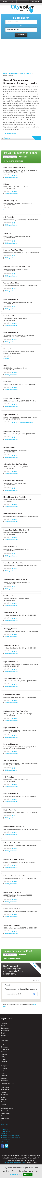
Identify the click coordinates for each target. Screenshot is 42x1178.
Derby (3, 1057)
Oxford (3, 1097)
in (21, 25)
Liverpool (4, 1078)
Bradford (3, 1033)
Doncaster (4, 1059)
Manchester (4, 1080)
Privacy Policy (5, 1140)
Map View (7, 138)
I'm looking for (21, 18)
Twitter (6, 1146)
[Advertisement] (21, 54)
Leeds (3, 1073)
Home (5, 2)
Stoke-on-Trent (5, 1113)
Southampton (5, 1111)
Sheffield (3, 1104)
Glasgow (3, 1066)
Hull (2, 1071)
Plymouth (4, 1099)
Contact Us (4, 1129)
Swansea (4, 1116)
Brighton (3, 1035)
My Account (35, 2)
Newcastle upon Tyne (7, 1083)
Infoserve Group (6, 1142)
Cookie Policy (16, 1175)
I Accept (27, 1175)
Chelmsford (4, 1047)
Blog (13, 2)
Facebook (2, 1146)
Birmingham (5, 1028)
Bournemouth (5, 1030)
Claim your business (11, 177)
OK (34, 994)
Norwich (3, 1092)
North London (5, 1087)
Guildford (4, 1068)
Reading (3, 1102)
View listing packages (13, 161)
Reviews (14, 175)
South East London (7, 1108)
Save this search (10, 133)
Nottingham (4, 1094)
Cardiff (3, 1044)
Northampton (5, 1089)
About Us (4, 1133)
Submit (23, 157)
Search (21, 35)
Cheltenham (5, 1049)
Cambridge (4, 1040)
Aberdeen (4, 1023)
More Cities (4, 1124)
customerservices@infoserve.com (15, 1163)
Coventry (4, 1052)
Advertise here (37, 980)
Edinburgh (4, 1061)
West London (5, 1118)
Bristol (3, 1038)
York (2, 1121)
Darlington (4, 1054)
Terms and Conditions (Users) (10, 1136)
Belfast (3, 1025)
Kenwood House (14, 73)
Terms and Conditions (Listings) (10, 1138)
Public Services (26, 73)
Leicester (4, 1075)
